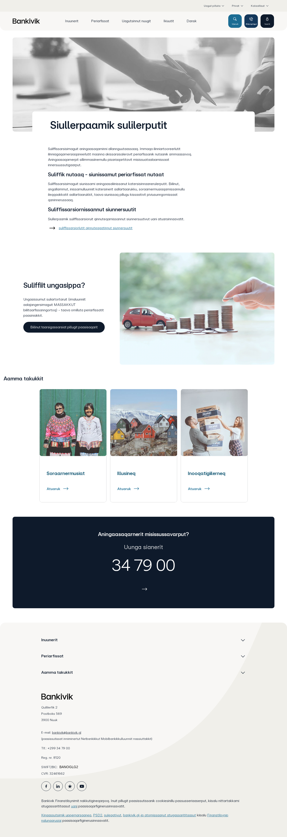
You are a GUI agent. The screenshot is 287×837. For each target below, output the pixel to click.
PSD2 (97, 815)
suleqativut (112, 815)
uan (74, 806)
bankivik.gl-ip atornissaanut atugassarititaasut (159, 815)
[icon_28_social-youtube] (82, 786)
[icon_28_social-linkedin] (58, 786)
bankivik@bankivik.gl (66, 732)
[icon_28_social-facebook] (46, 786)
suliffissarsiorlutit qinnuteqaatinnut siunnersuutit (96, 228)
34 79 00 (143, 565)
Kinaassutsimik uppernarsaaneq (66, 815)
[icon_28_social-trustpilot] (70, 786)
